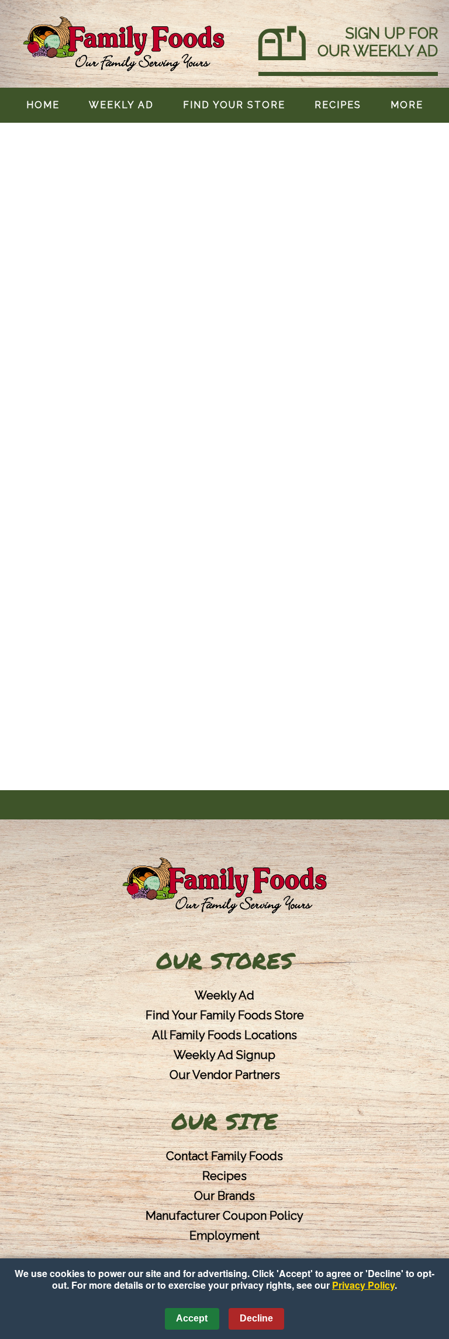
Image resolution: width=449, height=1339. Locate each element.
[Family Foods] (224, 886)
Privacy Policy (363, 1285)
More (407, 104)
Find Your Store (234, 104)
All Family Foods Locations (224, 1035)
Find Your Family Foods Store (225, 1015)
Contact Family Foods (224, 1156)
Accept (192, 1318)
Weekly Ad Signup (224, 1055)
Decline (256, 1318)
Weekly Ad (121, 104)
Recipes (338, 104)
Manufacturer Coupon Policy (224, 1216)
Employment (224, 1236)
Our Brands (224, 1196)
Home (43, 104)
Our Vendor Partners (225, 1075)
